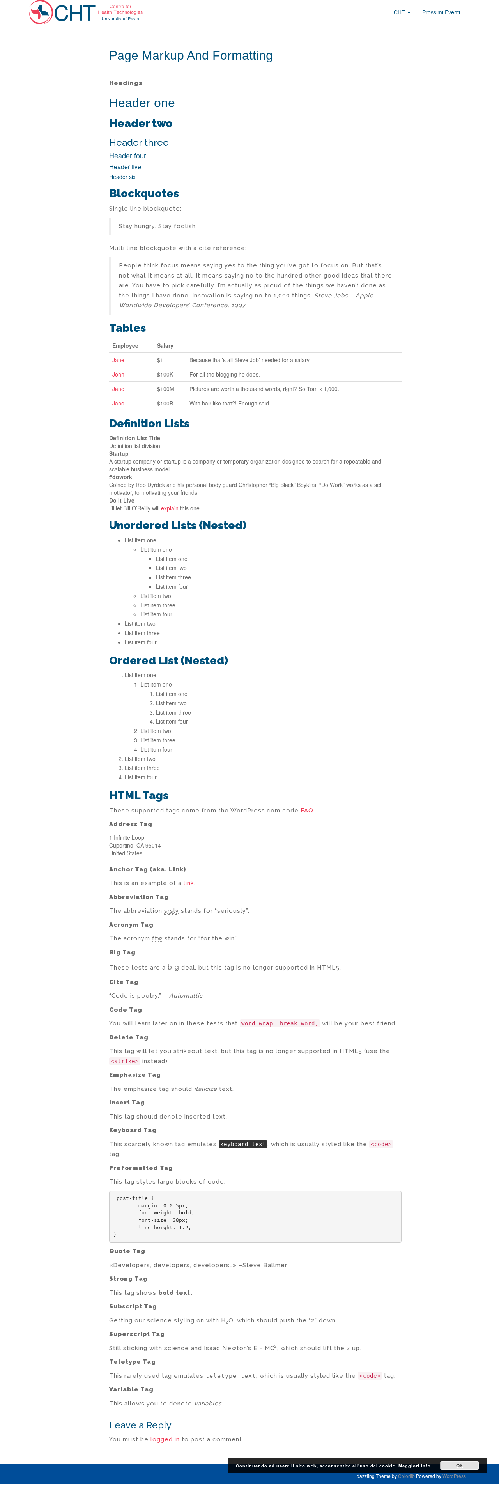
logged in (165, 1439)
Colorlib (406, 1476)
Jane (118, 360)
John (118, 374)
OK (459, 1465)
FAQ (307, 810)
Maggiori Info (414, 1466)
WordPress (454, 1476)
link (189, 883)
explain (170, 508)
